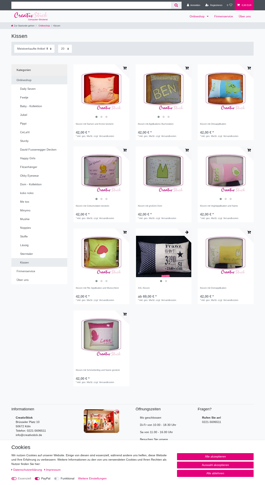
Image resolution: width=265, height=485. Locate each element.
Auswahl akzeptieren (215, 465)
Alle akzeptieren (215, 456)
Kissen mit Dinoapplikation (213, 124)
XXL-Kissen (144, 288)
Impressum (53, 469)
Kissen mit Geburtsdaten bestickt (92, 206)
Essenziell (24, 478)
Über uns (245, 16)
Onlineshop (197, 16)
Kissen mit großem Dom (150, 206)
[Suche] (176, 5)
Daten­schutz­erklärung (28, 469)
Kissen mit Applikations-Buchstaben (155, 124)
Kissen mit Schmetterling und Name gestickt (98, 370)
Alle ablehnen (215, 473)
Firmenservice (223, 16)
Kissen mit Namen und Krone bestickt (94, 124)
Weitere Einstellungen (92, 478)
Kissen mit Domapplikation (213, 288)
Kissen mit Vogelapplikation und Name (219, 206)
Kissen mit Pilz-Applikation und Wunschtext (97, 288)
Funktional (67, 478)
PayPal (45, 478)
